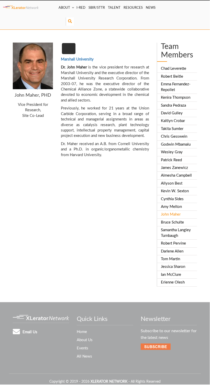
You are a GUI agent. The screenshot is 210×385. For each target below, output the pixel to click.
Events (82, 348)
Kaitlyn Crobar (173, 121)
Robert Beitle (172, 76)
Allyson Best (171, 183)
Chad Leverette (173, 68)
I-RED (80, 7)
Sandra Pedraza (173, 105)
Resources (133, 7)
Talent (114, 7)
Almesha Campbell (176, 175)
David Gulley (172, 113)
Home (82, 332)
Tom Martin (170, 259)
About (64, 7)
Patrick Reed (171, 160)
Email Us (30, 332)
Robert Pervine (173, 243)
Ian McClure (171, 275)
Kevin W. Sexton (175, 191)
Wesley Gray (172, 152)
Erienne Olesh (173, 282)
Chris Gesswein (174, 136)
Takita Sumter (172, 129)
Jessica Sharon (173, 267)
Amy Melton (171, 207)
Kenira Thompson (175, 97)
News (151, 7)
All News (84, 356)
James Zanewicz (174, 168)
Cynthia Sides (172, 199)
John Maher (171, 214)
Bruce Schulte (172, 222)
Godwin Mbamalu (176, 144)
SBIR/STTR (97, 7)
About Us (85, 340)
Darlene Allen (172, 251)
